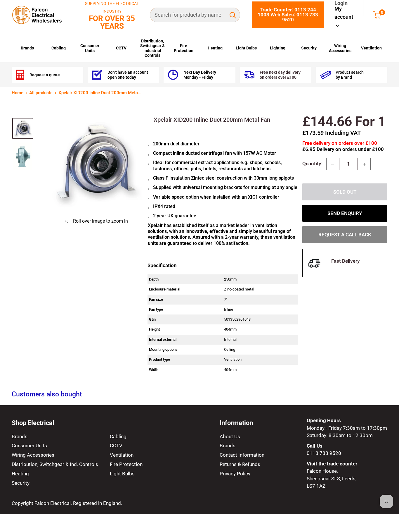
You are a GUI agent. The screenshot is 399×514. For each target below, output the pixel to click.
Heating (215, 48)
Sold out (344, 192)
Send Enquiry (344, 213)
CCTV (121, 48)
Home (17, 92)
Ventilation (371, 48)
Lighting (277, 48)
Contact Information (242, 455)
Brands (27, 48)
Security (309, 48)
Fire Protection (183, 48)
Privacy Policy (235, 474)
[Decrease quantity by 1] (332, 164)
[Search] (232, 15)
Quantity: (312, 164)
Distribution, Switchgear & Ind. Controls (55, 464)
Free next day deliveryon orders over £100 (280, 74)
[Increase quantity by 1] (364, 164)
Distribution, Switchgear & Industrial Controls (152, 48)
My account (343, 13)
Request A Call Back (344, 235)
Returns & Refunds (240, 464)
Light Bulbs (246, 48)
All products (41, 92)
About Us (230, 436)
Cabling (58, 48)
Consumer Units (89, 48)
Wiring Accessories (340, 48)
